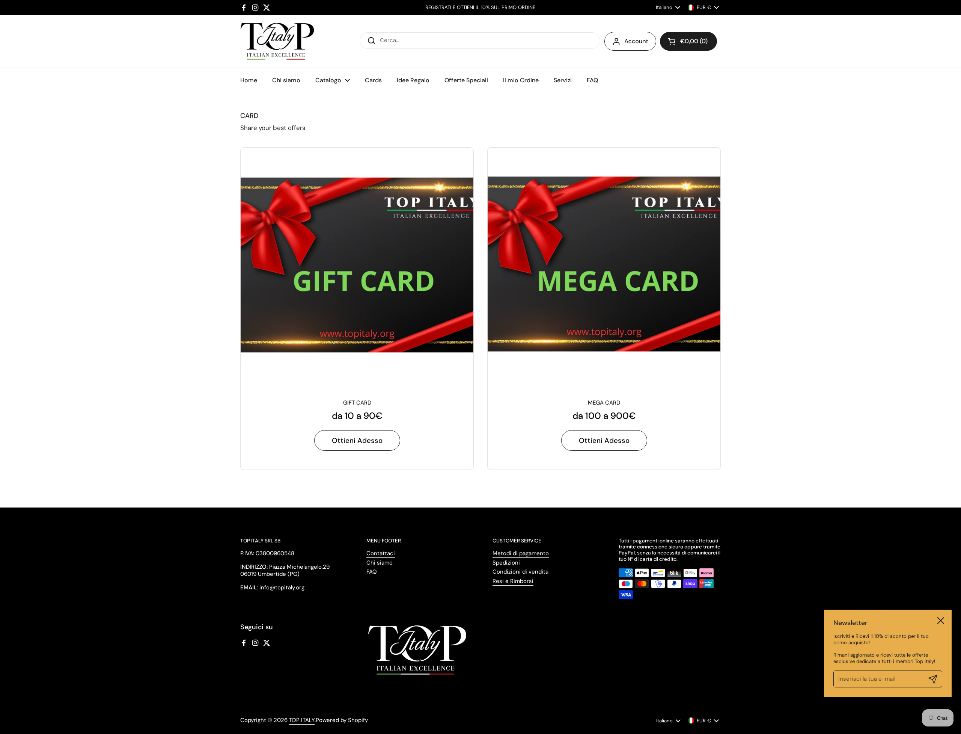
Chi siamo (379, 562)
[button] (688, 41)
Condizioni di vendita (520, 571)
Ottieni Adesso (357, 440)
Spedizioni (506, 562)
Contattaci (380, 553)
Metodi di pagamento (521, 553)
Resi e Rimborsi (513, 581)
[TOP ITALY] (277, 41)
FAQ (371, 571)
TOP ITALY (302, 720)
